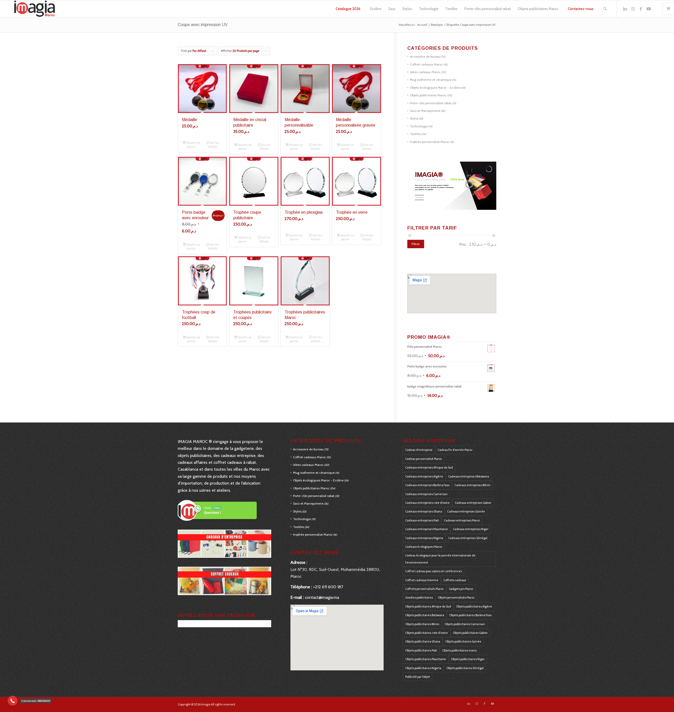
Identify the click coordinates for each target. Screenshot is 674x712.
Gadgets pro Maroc (461, 589)
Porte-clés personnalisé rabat (430, 103)
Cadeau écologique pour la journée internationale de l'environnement (440, 559)
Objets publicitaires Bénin (422, 624)
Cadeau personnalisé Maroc (423, 459)
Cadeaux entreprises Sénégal (467, 538)
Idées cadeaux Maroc (425, 72)
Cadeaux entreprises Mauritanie (426, 529)
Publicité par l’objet (417, 677)
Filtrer (416, 244)
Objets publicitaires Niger (468, 659)
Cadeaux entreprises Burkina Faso (427, 485)
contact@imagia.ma (322, 597)
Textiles (415, 134)
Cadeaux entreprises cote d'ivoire (427, 503)
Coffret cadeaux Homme (421, 580)
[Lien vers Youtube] (649, 9)
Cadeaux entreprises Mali (422, 520)
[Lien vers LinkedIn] (625, 9)
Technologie (419, 126)
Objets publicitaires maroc (459, 650)
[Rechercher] (605, 8)
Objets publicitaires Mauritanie (425, 659)
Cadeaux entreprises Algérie (424, 476)
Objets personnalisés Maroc (456, 597)
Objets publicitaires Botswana (424, 615)
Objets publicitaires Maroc (428, 95)
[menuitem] (348, 8)
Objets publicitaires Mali (421, 650)
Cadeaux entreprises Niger (470, 529)
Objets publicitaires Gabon (470, 633)
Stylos (414, 118)
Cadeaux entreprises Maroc (462, 520)
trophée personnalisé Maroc (429, 142)
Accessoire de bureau (425, 56)
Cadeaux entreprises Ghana (423, 511)
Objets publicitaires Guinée (463, 641)
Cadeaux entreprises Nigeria (424, 538)
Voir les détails (213, 144)
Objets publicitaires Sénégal (465, 668)
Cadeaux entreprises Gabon (473, 503)
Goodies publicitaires (419, 597)
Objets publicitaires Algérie (474, 606)
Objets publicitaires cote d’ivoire (426, 633)
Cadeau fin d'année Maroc (455, 450)
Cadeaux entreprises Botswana (468, 476)
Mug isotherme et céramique (431, 80)
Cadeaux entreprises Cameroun (426, 494)
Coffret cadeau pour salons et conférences (433, 571)
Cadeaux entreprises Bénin (472, 485)
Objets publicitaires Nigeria (423, 668)
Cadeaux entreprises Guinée (466, 511)
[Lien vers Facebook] (641, 9)
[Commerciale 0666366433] (12, 701)
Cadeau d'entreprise (419, 450)
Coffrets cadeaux (454, 580)
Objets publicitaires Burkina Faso (470, 615)
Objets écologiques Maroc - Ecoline (435, 87)
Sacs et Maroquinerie (425, 111)
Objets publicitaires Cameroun (464, 624)
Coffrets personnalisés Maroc (424, 589)
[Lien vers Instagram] (633, 9)
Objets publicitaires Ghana (422, 641)
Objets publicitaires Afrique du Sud (428, 606)
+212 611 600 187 (328, 586)
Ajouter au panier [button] (193, 144)
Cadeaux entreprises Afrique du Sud (429, 467)
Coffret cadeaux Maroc (426, 64)
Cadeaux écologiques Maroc (423, 547)
